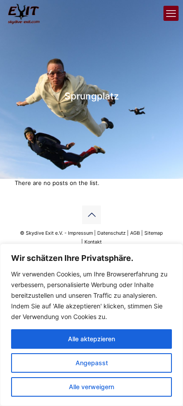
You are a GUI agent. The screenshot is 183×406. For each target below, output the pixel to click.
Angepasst (92, 363)
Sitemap (153, 233)
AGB (135, 233)
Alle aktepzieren (91, 339)
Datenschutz (111, 233)
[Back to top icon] (91, 214)
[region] (91, 325)
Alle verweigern (91, 386)
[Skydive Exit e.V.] (24, 13)
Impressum (80, 233)
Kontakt (93, 242)
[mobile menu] (171, 13)
